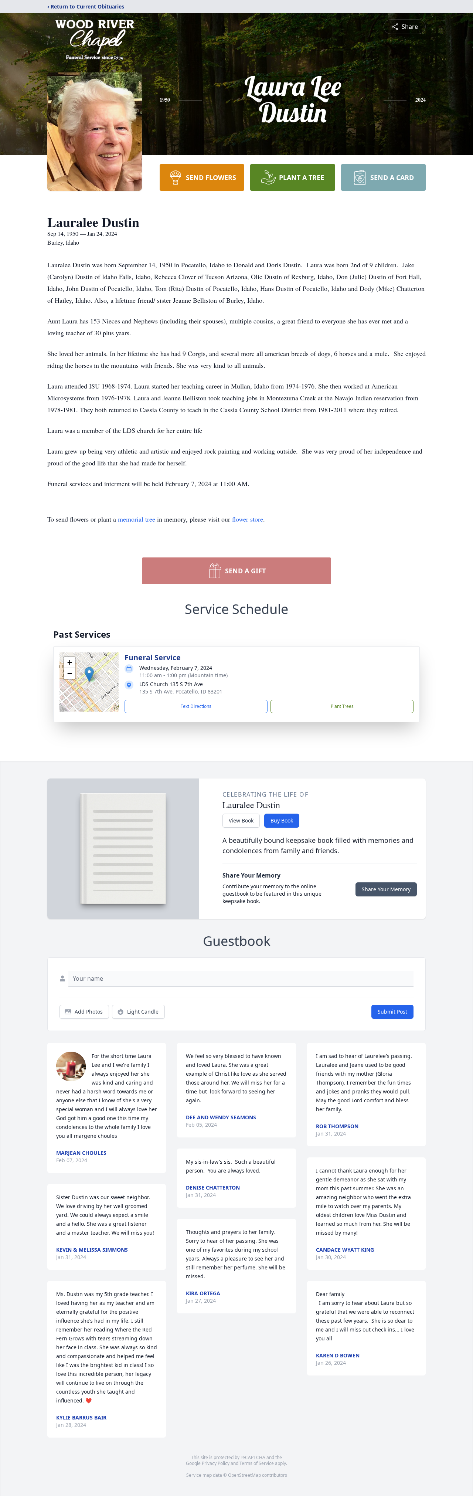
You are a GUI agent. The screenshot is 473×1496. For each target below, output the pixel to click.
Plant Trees (342, 706)
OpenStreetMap (244, 1475)
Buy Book (281, 820)
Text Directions (196, 706)
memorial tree (136, 519)
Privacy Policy (215, 1463)
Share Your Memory (386, 889)
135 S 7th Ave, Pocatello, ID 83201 (180, 691)
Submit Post (392, 1011)
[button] (89, 674)
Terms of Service (256, 1463)
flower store (247, 519)
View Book (241, 820)
